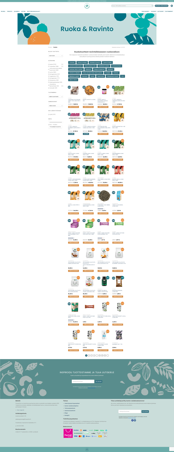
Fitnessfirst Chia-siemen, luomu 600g (104, 205)
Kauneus (16, 11)
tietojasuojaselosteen (91, 387)
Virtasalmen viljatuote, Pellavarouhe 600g (74, 291)
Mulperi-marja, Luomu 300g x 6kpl (117, 180)
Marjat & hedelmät (99, 69)
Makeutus (88, 69)
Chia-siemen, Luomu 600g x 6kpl (104, 180)
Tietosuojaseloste (70, 408)
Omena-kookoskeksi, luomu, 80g (117, 205)
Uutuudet (160, 11)
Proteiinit (107, 73)
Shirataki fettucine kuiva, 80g (74, 345)
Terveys (9, 11)
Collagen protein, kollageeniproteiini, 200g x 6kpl (104, 128)
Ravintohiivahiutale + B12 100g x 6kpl (118, 127)
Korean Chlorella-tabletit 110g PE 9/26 (103, 291)
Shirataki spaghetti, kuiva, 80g (89, 345)
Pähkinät (116, 73)
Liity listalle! (99, 381)
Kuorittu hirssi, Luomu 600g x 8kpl (103, 154)
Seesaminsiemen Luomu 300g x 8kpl (117, 154)
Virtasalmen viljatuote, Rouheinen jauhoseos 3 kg (119, 263)
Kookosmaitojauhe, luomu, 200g (103, 345)
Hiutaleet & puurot (95, 62)
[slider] (49, 122)
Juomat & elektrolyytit (76, 66)
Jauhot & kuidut (107, 62)
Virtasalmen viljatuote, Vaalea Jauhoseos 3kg (89, 291)
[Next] (108, 355)
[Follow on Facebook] (132, 420)
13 (102, 355)
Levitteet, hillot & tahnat (76, 69)
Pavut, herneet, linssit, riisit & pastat (92, 73)
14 (104, 355)
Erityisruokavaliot (33, 11)
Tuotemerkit (169, 11)
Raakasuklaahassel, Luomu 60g (117, 291)
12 (99, 355)
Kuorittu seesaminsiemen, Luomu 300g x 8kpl (74, 180)
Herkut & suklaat (82, 62)
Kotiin (23, 11)
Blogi (66, 413)
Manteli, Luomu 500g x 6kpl (74, 205)
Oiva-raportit (20, 410)
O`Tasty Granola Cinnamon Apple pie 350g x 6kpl (118, 101)
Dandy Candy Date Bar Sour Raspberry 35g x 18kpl (74, 234)
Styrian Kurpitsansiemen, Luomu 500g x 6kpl (89, 180)
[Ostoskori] (172, 6)
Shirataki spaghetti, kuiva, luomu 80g (119, 317)
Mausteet (110, 69)
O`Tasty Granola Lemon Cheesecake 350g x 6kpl (89, 127)
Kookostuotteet (116, 66)
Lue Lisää (71, 133)
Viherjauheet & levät (112, 76)
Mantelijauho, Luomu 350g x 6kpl (73, 154)
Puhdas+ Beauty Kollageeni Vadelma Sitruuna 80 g (103, 101)
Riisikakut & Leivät (74, 76)
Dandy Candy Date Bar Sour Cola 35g (89, 317)
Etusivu (50, 47)
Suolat (92, 76)
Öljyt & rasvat (73, 80)
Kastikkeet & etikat (104, 66)
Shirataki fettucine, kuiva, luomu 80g (104, 317)
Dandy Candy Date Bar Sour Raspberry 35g (103, 233)
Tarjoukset (145, 11)
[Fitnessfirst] (87, 6)
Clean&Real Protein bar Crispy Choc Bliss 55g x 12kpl (74, 101)
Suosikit (153, 11)
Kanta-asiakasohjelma (71, 406)
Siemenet (84, 76)
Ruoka (3, 11)
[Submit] (152, 6)
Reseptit (67, 415)
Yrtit (122, 76)
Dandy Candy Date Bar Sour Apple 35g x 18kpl (89, 233)
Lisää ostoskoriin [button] (73, 106)
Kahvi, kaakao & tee (90, 66)
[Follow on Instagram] (135, 420)
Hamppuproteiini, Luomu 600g (74, 317)
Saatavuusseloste (70, 410)
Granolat (72, 62)
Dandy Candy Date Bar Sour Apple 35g (118, 233)
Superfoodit (100, 76)
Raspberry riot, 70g (117, 344)
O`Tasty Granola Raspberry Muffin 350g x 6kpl (74, 128)
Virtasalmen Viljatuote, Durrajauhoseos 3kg (74, 263)
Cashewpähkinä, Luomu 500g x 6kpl (88, 205)
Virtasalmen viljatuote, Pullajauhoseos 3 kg (104, 263)
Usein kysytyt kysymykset (72, 403)
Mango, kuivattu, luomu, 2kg (89, 100)
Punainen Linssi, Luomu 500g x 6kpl (88, 154)
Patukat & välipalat (75, 73)
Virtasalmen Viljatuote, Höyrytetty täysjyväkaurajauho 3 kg (89, 264)
